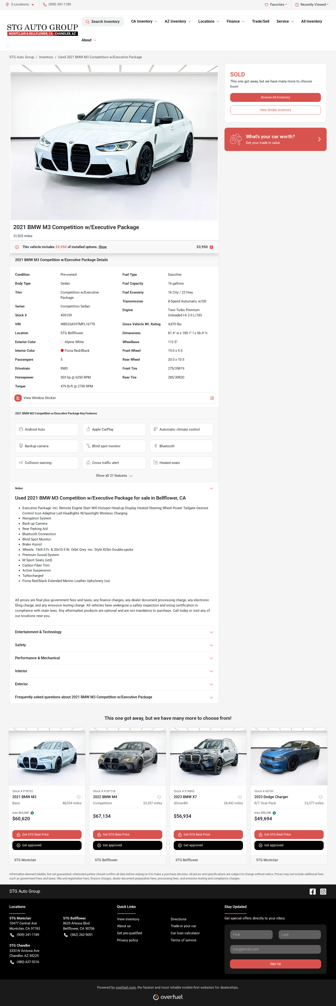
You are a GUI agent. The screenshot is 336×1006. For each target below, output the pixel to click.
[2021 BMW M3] (47, 756)
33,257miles (152, 803)
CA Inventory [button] (141, 21)
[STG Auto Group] (42, 30)
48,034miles (72, 803)
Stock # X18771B (104, 791)
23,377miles (314, 803)
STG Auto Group (21, 57)
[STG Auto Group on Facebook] (311, 891)
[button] (21, 4)
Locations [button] (206, 21)
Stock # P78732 (22, 791)
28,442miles (233, 803)
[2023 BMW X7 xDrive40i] (208, 756)
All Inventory (311, 21)
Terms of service (183, 940)
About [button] (86, 40)
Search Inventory (105, 21)
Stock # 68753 (263, 791)
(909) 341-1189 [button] (59, 4)
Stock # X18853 (184, 791)
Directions (179, 919)
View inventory (128, 919)
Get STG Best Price (35, 834)
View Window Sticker (40, 398)
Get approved (31, 845)
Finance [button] (233, 21)
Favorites (277, 5)
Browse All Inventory (275, 97)
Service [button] (283, 21)
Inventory (46, 57)
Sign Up (275, 964)
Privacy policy (127, 940)
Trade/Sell (260, 21)
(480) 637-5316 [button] (28, 962)
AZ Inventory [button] (175, 21)
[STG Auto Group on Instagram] (321, 891)
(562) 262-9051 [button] (81, 935)
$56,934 (182, 816)
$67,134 (102, 816)
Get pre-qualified (129, 933)
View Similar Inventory (275, 110)
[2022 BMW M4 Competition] (127, 756)
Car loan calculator (185, 933)
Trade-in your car (183, 926)
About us (124, 926)
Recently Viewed (313, 5)
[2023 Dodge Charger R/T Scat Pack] (289, 756)
